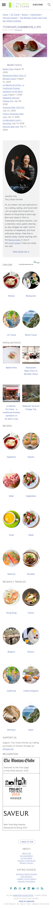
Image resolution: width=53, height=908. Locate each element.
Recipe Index (14, 240)
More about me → (21, 251)
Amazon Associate (23, 895)
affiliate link (8, 749)
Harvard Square (10, 17)
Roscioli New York (11, 126)
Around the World (26, 881)
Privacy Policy (26, 863)
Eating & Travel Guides (26, 874)
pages (17, 243)
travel (11, 243)
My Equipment (26, 856)
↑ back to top (26, 842)
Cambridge (35, 14)
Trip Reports (26, 877)
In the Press (26, 858)
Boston (25, 14)
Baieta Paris (8, 69)
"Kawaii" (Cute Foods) (26, 879)
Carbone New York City (13, 107)
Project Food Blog (26, 861)
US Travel (14, 14)
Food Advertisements (25, 264)
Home (5, 14)
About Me (26, 853)
